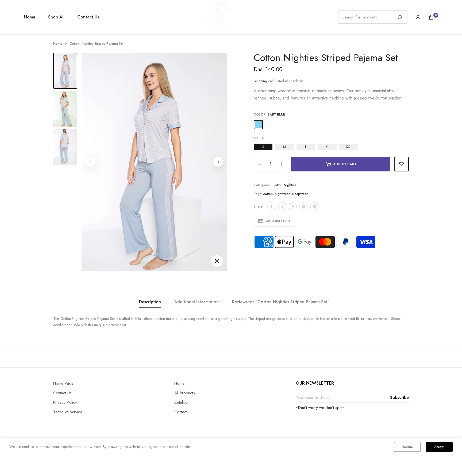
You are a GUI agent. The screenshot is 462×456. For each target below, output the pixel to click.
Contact (180, 412)
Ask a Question (278, 221)
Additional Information (196, 302)
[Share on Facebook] (271, 206)
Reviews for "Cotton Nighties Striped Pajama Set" (281, 302)
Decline (407, 446)
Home (29, 17)
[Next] (218, 162)
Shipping (260, 81)
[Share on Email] (314, 206)
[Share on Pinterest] (293, 206)
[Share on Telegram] (303, 206)
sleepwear (300, 193)
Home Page (63, 383)
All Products (184, 393)
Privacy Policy (65, 402)
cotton (268, 193)
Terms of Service (67, 412)
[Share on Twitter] (282, 206)
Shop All (56, 17)
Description (150, 302)
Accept (439, 446)
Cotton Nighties (284, 184)
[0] (431, 17)
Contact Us (88, 17)
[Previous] (90, 162)
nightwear (282, 193)
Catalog (181, 402)
